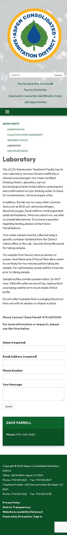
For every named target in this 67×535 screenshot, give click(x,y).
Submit (9, 406)
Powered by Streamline (17, 516)
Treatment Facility (17, 140)
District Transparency (16, 507)
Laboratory (14, 145)
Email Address (20, 356)
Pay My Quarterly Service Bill (35, 83)
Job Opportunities (35, 102)
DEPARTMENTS (11, 123)
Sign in (38, 516)
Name (14, 342)
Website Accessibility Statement (23, 511)
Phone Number (13, 370)
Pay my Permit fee (35, 90)
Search (58, 75)
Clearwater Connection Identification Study (35, 96)
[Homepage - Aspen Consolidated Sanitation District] (33, 37)
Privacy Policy (11, 502)
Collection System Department (25, 135)
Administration (15, 129)
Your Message (12, 384)
